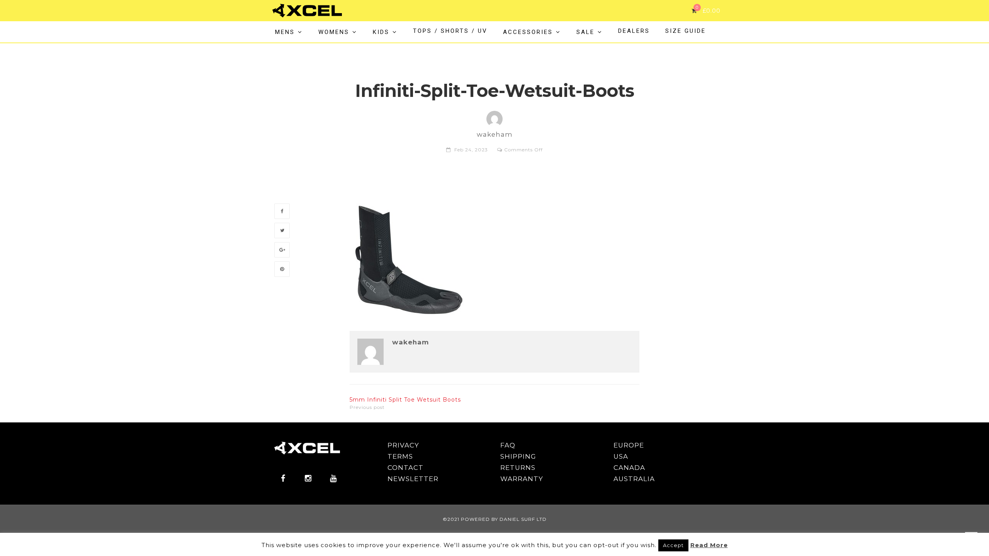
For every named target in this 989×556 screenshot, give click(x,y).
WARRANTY (521, 479)
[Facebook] (282, 211)
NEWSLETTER (412, 479)
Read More (709, 545)
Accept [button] (673, 545)
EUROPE (628, 445)
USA (620, 456)
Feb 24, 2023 (471, 150)
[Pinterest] (282, 269)
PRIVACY (403, 445)
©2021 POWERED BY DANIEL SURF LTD (495, 519)
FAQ (507, 445)
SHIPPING (518, 456)
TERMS (400, 456)
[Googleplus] (282, 250)
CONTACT (405, 467)
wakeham (410, 342)
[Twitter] (282, 230)
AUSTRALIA (634, 479)
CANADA (629, 467)
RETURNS (517, 467)
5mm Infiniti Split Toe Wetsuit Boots (405, 399)
